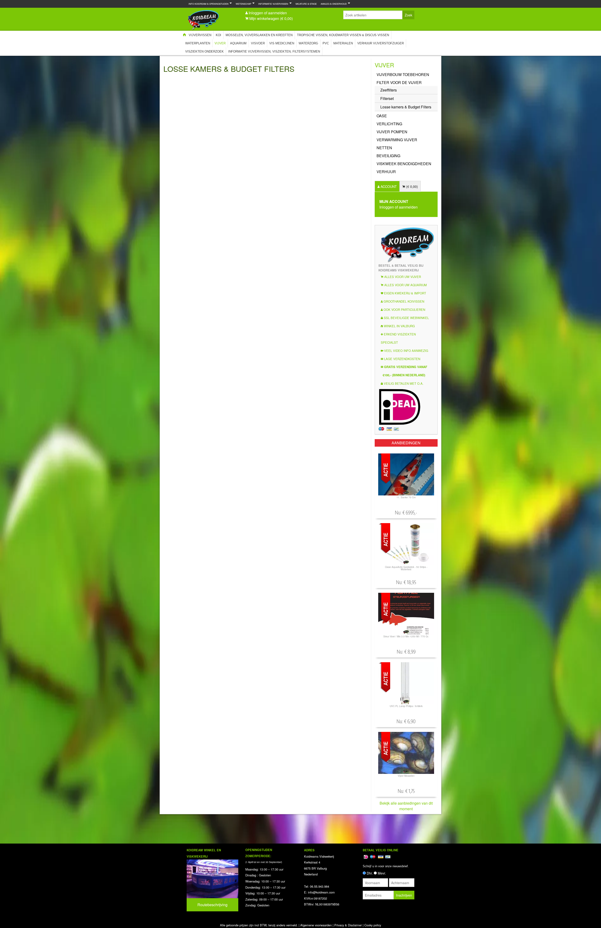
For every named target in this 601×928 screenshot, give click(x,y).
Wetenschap (242, 3)
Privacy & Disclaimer (348, 925)
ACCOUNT (388, 186)
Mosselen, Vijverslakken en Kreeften (259, 35)
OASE (382, 115)
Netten (384, 147)
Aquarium (238, 43)
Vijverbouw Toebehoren (403, 74)
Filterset (387, 98)
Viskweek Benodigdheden (404, 163)
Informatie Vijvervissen (272, 3)
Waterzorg (308, 43)
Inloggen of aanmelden (268, 12)
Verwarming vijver (397, 139)
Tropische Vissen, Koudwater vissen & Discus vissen (343, 35)
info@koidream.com (321, 892)
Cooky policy (372, 925)
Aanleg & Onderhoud (333, 3)
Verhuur (386, 171)
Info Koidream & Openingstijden (207, 3)
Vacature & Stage (306, 3)
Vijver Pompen (392, 131)
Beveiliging (388, 155)
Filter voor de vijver (399, 82)
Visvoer (258, 43)
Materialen (343, 43)
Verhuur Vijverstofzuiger (380, 43)
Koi (218, 35)
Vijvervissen (200, 35)
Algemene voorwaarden (316, 925)
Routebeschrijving (212, 904)
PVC (326, 43)
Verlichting (389, 123)
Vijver (220, 43)
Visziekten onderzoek (204, 51)
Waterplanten (197, 43)
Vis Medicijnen (281, 43)
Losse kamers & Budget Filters (405, 107)
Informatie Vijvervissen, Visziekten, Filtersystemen (274, 51)
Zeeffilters (388, 90)
